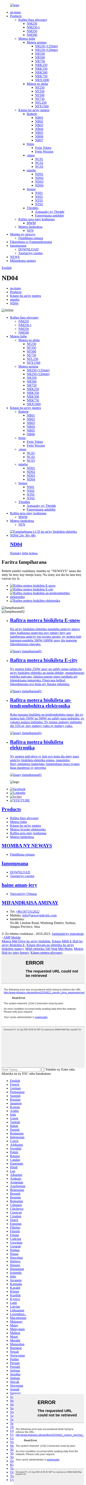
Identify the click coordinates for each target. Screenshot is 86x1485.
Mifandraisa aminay (23, 260)
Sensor (31, 189)
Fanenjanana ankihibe (49, 215)
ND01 (39, 174)
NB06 (39, 136)
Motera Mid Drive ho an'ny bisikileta (26, 941)
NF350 (39, 91)
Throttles (32, 208)
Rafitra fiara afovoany (32, 20)
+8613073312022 (27, 911)
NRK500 (41, 72)
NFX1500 (42, 106)
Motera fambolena (30, 227)
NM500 (32, 35)
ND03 (39, 181)
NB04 (39, 129)
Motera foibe (26, 38)
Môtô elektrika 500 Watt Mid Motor (48, 949)
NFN (30, 230)
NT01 (39, 200)
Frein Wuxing (44, 151)
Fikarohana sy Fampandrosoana (31, 242)
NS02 (39, 196)
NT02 (39, 204)
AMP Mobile (12, 937)
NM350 (32, 31)
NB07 (39, 140)
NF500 (39, 95)
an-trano (15, 12)
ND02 (39, 178)
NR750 (40, 61)
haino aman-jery (19, 885)
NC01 (39, 159)
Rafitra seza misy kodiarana (36, 219)
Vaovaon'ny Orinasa (23, 894)
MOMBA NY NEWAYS (27, 845)
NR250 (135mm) (46, 46)
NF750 (39, 99)
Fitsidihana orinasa (30, 238)
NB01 (39, 117)
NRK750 (41, 76)
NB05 (39, 132)
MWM (31, 223)
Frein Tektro (43, 148)
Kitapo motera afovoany (46, 952)
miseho (31, 170)
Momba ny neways (22, 234)
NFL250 (41, 102)
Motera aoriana (37, 42)
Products (16, 16)
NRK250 (41, 65)
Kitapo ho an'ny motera (33, 110)
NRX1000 (42, 80)
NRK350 (41, 68)
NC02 (39, 163)
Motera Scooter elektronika (28, 829)
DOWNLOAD (28, 249)
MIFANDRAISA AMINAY (30, 902)
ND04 (39, 185)
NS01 (39, 193)
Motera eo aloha (37, 84)
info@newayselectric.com (39, 915)
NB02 (39, 121)
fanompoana (18, 245)
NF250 (39, 87)
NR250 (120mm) (46, 50)
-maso (31, 155)
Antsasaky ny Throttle (49, 211)
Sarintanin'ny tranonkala (68, 933)
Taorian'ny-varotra (30, 253)
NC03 (39, 166)
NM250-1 (33, 27)
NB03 (39, 125)
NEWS (15, 257)
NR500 (40, 57)
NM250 (32, 23)
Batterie (32, 114)
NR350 (40, 53)
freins (30, 144)
